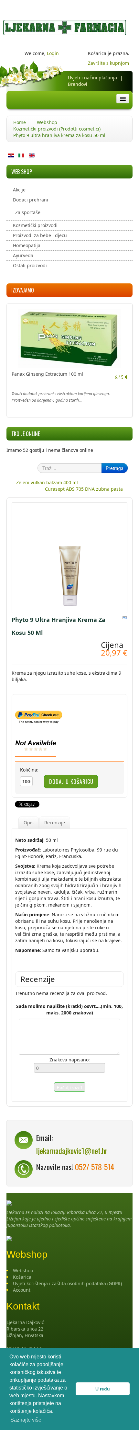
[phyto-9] (69, 557)
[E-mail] (124, 617)
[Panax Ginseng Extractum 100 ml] (69, 338)
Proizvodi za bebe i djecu (40, 235)
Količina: (29, 770)
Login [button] (53, 53)
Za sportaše (27, 212)
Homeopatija (26, 245)
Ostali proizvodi (30, 265)
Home (19, 122)
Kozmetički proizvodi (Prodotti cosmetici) (57, 129)
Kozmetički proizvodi (35, 225)
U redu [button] (102, 1388)
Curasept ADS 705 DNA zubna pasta (84, 489)
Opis (29, 822)
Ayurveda (23, 255)
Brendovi (77, 84)
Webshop (47, 122)
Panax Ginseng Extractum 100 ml (47, 374)
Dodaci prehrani (30, 200)
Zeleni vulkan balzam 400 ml (47, 482)
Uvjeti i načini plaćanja (92, 77)
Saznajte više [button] (25, 1420)
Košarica (22, 1277)
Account (21, 1290)
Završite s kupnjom (108, 63)
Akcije (19, 190)
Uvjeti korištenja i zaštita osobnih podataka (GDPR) (67, 1283)
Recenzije (54, 822)
